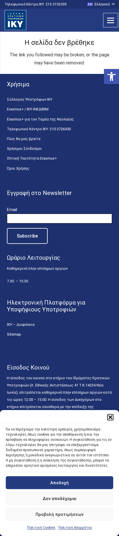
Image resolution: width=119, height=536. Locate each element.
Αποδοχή (59, 482)
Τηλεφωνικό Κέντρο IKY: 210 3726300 (39, 129)
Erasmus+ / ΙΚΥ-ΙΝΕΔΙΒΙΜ (28, 109)
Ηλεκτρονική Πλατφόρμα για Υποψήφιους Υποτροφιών (46, 306)
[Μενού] (110, 20)
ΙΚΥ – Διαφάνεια (21, 324)
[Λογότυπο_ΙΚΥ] (15, 20)
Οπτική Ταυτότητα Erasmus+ (32, 158)
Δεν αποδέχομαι (60, 498)
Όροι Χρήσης (18, 168)
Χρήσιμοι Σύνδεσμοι (24, 148)
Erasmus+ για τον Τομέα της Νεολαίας (40, 119)
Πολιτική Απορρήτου (75, 528)
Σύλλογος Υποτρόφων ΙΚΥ (29, 99)
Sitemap (14, 334)
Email (12, 209)
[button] (111, 76)
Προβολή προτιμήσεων (59, 514)
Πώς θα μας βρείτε (24, 139)
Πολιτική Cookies (41, 528)
